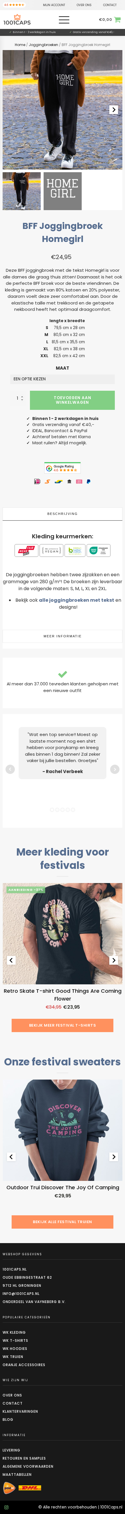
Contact (13, 1403)
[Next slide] (113, 109)
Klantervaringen (20, 1411)
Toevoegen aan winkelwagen (72, 400)
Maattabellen (17, 1474)
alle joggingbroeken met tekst (76, 600)
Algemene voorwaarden (28, 1466)
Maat (62, 368)
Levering (11, 1450)
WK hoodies (15, 1348)
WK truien (13, 1356)
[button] (22, 191)
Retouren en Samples (24, 1458)
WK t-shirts (15, 1340)
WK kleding (14, 1332)
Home (20, 44)
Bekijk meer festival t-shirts (62, 1025)
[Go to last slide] (11, 960)
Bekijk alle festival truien (62, 1222)
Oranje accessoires (24, 1364)
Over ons (12, 1395)
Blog (8, 1419)
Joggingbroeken (43, 44)
